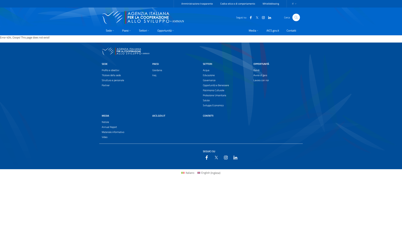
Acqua (206, 70)
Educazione (209, 75)
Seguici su (209, 151)
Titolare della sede (111, 75)
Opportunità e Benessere (216, 85)
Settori (207, 64)
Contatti (208, 116)
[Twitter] (256, 17)
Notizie (105, 122)
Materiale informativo (113, 132)
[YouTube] (262, 17)
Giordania (157, 70)
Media (105, 116)
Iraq (154, 75)
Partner (106, 85)
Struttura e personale (113, 80)
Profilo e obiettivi (110, 70)
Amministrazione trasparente (197, 3)
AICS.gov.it (158, 116)
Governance (209, 80)
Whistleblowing (271, 3)
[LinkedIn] (268, 17)
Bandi (256, 70)
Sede (105, 64)
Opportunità (261, 64)
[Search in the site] (296, 17)
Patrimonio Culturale (213, 90)
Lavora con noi (261, 80)
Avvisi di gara (260, 75)
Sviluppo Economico (213, 105)
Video (104, 137)
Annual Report (109, 127)
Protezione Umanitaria (214, 95)
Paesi (155, 64)
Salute (206, 100)
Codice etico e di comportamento (237, 3)
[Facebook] (249, 17)
